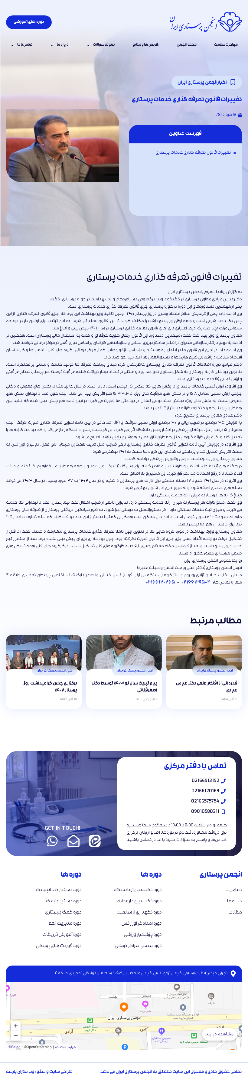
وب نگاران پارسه (20, 1072)
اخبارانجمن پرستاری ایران (202, 83)
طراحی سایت (61, 1072)
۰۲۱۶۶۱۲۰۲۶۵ (160, 583)
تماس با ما (24, 45)
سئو (41, 1072)
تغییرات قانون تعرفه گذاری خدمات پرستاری (193, 153)
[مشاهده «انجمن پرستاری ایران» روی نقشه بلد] (124, 1008)
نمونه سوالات (104, 45)
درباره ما (63, 45)
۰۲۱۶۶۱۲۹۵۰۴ (195, 583)
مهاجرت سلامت (226, 45)
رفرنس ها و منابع (145, 45)
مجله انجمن (187, 45)
